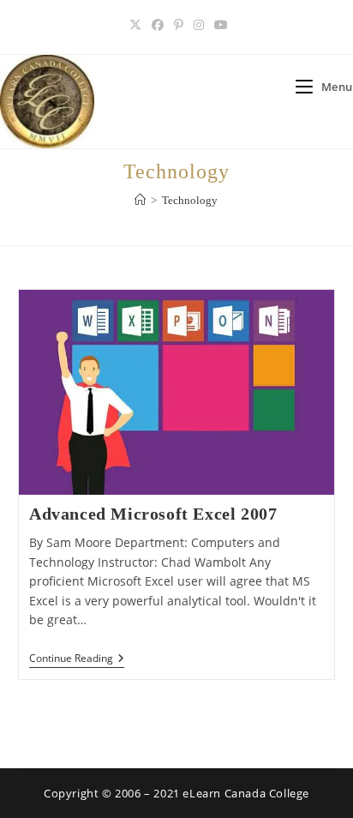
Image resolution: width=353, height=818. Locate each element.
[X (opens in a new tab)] (135, 25)
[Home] (140, 200)
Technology (190, 200)
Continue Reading (76, 660)
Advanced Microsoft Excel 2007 (153, 513)
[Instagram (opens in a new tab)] (198, 25)
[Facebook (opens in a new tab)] (158, 25)
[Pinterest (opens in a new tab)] (178, 25)
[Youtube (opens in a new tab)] (218, 25)
